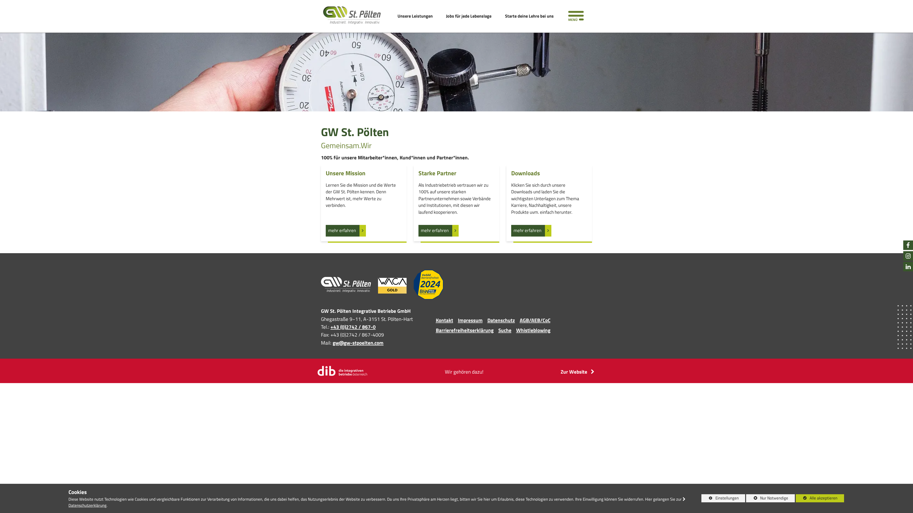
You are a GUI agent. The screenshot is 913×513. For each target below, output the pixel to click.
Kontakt (444, 320)
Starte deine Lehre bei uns (529, 16)
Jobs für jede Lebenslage (468, 16)
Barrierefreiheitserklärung (465, 330)
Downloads (525, 173)
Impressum (470, 320)
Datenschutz (501, 320)
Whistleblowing (533, 330)
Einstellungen (720, 498)
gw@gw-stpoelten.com (358, 343)
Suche (504, 330)
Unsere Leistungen (415, 16)
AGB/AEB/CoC (535, 320)
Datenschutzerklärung (87, 505)
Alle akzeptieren (817, 498)
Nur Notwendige (767, 498)
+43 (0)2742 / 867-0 (353, 327)
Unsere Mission (345, 173)
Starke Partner (437, 173)
